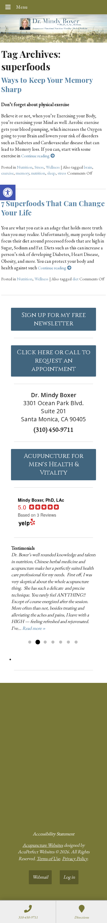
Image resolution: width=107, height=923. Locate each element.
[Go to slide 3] (45, 642)
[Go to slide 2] (37, 642)
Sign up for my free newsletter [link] (53, 319)
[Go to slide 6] (68, 642)
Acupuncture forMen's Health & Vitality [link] (53, 464)
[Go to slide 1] (30, 642)
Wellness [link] (53, 167)
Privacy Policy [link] (74, 858)
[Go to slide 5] (61, 642)
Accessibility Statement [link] (53, 834)
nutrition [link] (38, 173)
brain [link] (88, 167)
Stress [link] (39, 167)
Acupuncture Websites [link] (43, 845)
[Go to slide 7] (76, 642)
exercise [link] (7, 173)
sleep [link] (51, 173)
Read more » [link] (33, 628)
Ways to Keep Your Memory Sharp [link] (47, 84)
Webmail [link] (40, 877)
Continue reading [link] (36, 156)
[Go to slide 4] (53, 642)
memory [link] (22, 173)
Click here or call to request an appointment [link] (53, 360)
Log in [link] (69, 877)
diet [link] (75, 279)
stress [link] (62, 173)
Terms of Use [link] (48, 858)
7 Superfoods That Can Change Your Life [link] (53, 207)
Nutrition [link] (24, 167)
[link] (7, 192)
